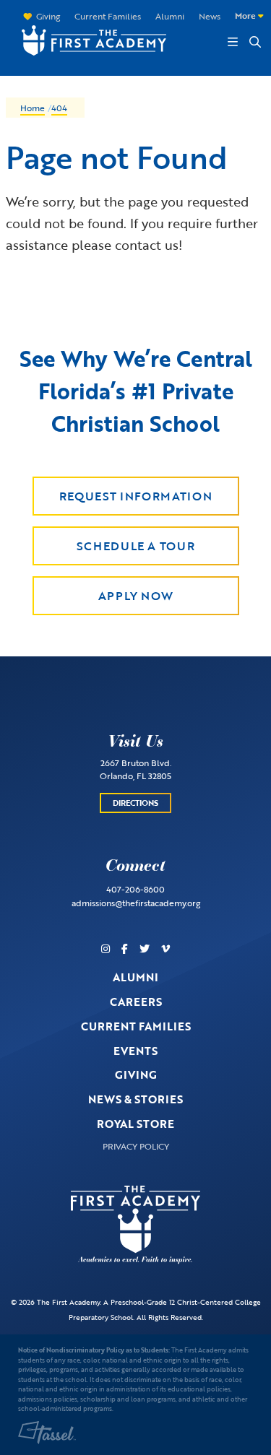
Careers (136, 1001)
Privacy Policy (136, 1145)
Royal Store (135, 1124)
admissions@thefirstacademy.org (136, 902)
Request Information (135, 496)
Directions (135, 803)
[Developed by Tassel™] (47, 1432)
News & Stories (135, 1099)
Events (135, 1051)
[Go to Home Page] (86, 38)
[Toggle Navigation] (232, 41)
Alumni (169, 15)
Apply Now (135, 595)
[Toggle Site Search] (254, 41)
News (209, 15)
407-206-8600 (135, 888)
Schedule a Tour (136, 546)
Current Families (107, 15)
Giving (48, 15)
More (246, 15)
